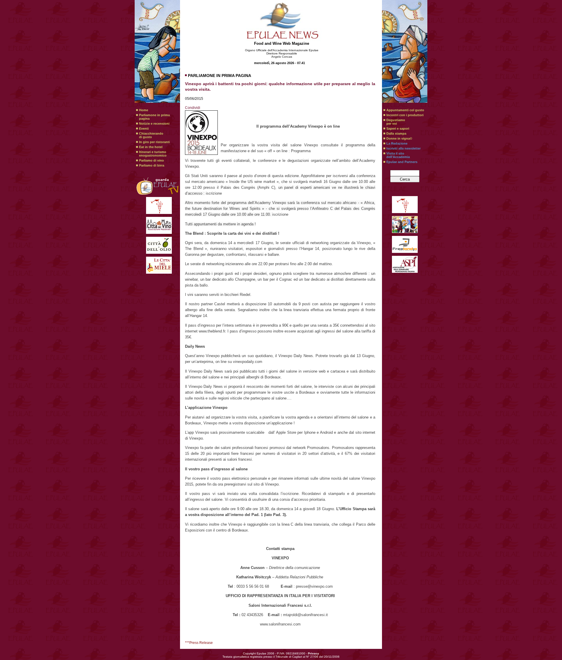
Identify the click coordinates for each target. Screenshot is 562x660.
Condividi (192, 108)
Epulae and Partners (401, 162)
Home (143, 110)
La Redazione (396, 143)
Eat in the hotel (150, 147)
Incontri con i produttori (405, 115)
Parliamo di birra (151, 165)
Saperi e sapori (397, 128)
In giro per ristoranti (154, 142)
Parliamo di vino (151, 160)
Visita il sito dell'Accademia (398, 155)
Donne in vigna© (399, 138)
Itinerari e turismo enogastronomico (153, 153)
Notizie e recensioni (154, 123)
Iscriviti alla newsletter (403, 148)
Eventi (144, 128)
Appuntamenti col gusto (405, 110)
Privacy (313, 653)
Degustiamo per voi (395, 121)
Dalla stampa (396, 133)
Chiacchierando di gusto (151, 135)
